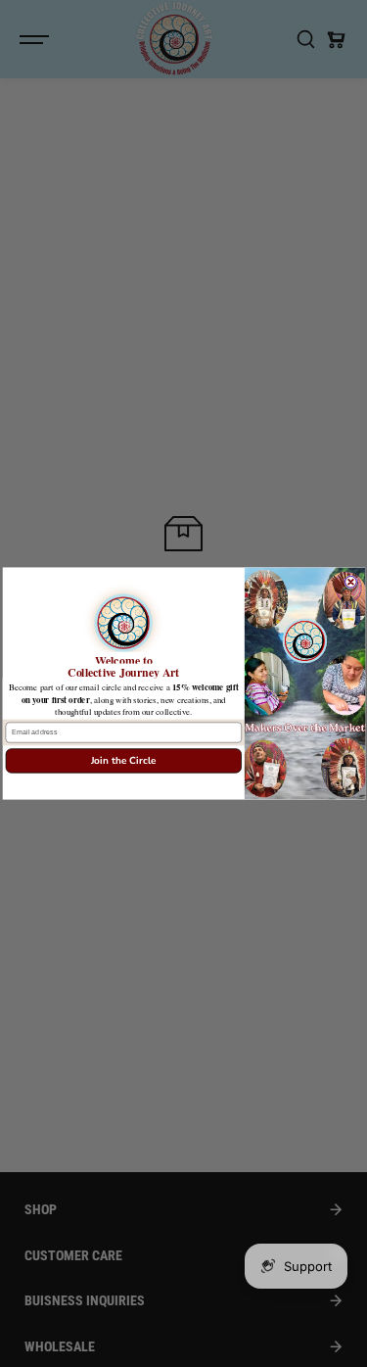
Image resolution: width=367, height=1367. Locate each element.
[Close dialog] (350, 582)
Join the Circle (123, 761)
